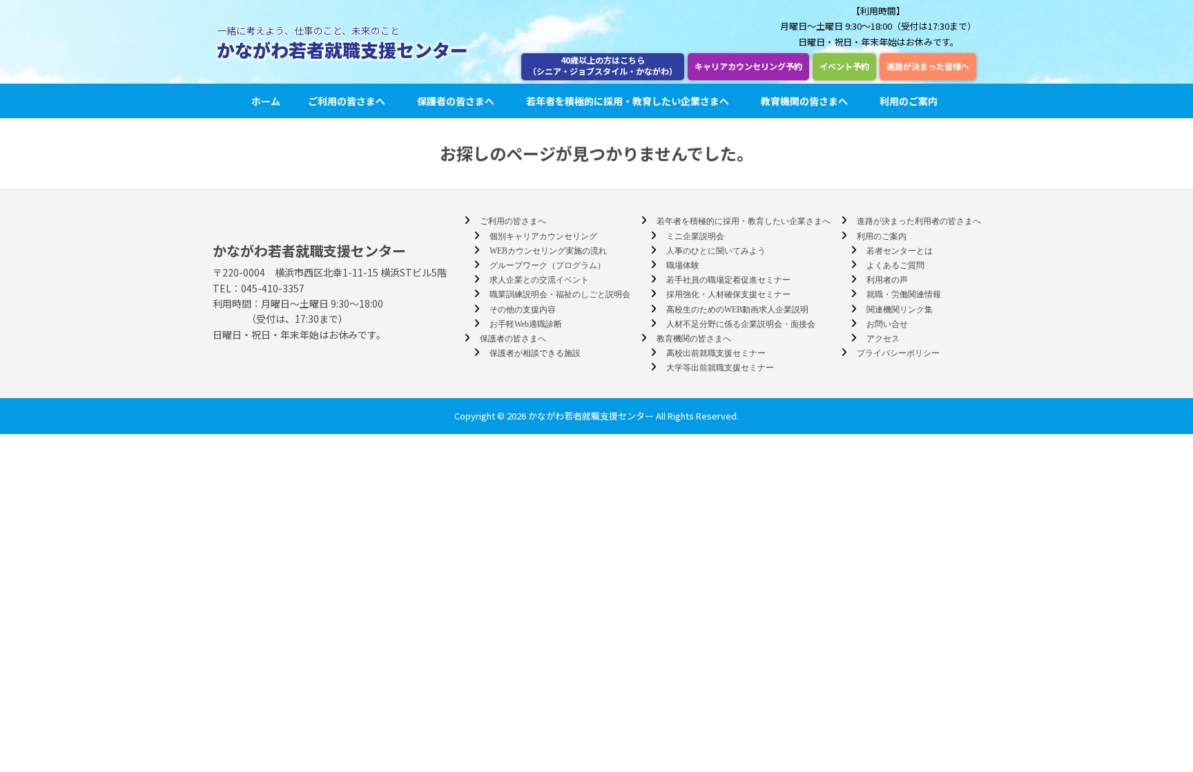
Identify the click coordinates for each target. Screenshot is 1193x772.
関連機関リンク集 (899, 309)
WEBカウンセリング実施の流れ (548, 251)
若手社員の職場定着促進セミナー (728, 280)
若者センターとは (899, 251)
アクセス (883, 338)
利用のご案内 (909, 101)
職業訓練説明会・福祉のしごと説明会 (559, 294)
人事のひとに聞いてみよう (716, 251)
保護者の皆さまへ (455, 101)
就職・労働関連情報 (903, 294)
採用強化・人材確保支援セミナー (728, 294)
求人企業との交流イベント (539, 280)
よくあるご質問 (895, 265)
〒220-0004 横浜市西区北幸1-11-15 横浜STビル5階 (330, 272)
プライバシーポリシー (898, 353)
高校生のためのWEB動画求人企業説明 (737, 309)
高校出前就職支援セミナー (716, 353)
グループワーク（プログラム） (547, 265)
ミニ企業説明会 (695, 236)
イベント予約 (844, 66)
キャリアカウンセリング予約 (748, 66)
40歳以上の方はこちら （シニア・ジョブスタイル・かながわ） (602, 65)
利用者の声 (887, 280)
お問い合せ (887, 324)
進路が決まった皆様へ (927, 66)
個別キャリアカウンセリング (543, 236)
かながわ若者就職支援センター (342, 49)
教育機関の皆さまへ (804, 101)
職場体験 (682, 265)
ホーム (265, 101)
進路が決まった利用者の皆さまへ (919, 221)
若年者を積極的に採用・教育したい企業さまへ (627, 101)
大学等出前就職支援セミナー (720, 368)
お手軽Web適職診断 (525, 324)
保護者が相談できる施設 (535, 353)
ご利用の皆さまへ (346, 101)
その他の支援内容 (522, 309)
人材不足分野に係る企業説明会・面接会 (740, 324)
